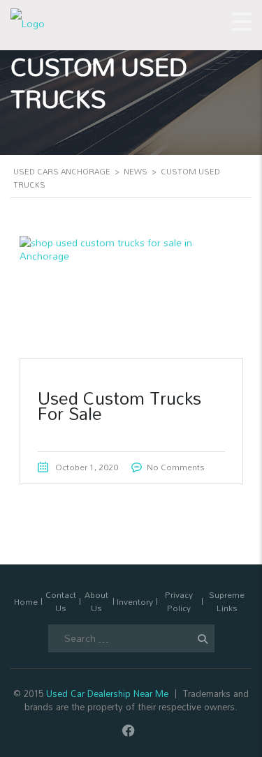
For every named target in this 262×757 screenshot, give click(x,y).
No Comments (176, 466)
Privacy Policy (179, 601)
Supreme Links (227, 601)
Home (26, 601)
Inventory (135, 601)
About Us (96, 601)
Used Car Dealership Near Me (107, 693)
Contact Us (60, 601)
